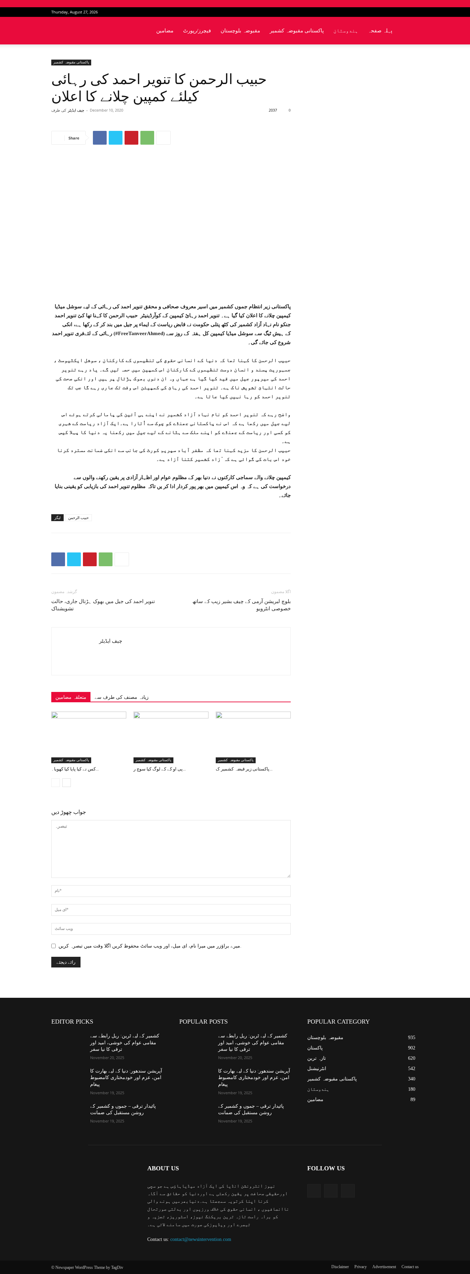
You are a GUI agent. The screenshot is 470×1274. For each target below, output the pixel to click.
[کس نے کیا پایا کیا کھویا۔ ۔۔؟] (88, 737)
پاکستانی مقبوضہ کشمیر (297, 30)
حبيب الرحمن (78, 518)
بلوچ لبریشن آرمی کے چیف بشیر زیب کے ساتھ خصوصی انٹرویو (241, 605)
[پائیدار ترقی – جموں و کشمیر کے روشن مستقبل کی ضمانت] (68, 1114)
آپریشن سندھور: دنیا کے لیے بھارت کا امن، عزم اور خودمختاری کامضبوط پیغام (126, 1077)
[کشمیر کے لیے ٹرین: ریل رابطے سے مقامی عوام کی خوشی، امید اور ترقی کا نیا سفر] (68, 1044)
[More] (163, 138)
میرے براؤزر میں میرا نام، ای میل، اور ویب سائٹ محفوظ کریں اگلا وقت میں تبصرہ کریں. (150, 946)
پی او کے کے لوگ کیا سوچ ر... (159, 768)
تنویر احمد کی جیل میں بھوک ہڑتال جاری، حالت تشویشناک (103, 605)
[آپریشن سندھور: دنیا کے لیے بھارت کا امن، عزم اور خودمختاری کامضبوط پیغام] (68, 1079)
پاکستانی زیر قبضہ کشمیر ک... (244, 768)
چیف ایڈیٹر (76, 110)
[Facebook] (391, 12)
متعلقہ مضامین (70, 697)
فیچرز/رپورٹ (197, 30)
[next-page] (66, 782)
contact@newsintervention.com (200, 1239)
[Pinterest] (131, 138)
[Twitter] (402, 12)
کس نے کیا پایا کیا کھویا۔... (75, 768)
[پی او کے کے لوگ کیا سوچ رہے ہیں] (171, 737)
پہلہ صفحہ (380, 30)
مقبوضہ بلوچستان (240, 30)
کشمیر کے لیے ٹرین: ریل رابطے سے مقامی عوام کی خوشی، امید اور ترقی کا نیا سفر (124, 1042)
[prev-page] (55, 782)
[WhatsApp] (147, 138)
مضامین (164, 30)
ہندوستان (345, 30)
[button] (410, 31)
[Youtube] (413, 12)
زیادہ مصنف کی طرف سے (122, 697)
